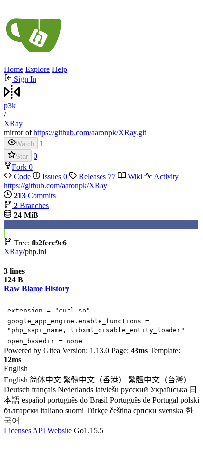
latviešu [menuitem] (107, 389)
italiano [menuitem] (51, 410)
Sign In (24, 79)
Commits (35, 195)
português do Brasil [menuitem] (77, 400)
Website (59, 430)
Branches (31, 205)
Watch (25, 144)
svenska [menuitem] (171, 410)
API (39, 430)
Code (22, 177)
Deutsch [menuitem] (17, 389)
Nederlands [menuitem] (75, 389)
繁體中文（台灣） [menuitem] (159, 380)
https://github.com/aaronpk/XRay (55, 185)
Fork (20, 167)
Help (59, 69)
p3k (10, 106)
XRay (13, 123)
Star (22, 156)
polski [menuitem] (189, 400)
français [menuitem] (44, 389)
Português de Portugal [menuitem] (144, 400)
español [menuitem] (33, 400)
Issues (53, 177)
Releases (96, 177)
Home (13, 69)
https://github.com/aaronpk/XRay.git (90, 132)
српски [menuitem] (145, 410)
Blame (32, 288)
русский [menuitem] (134, 389)
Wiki (135, 177)
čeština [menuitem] (120, 410)
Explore (37, 69)
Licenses (17, 430)
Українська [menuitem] (168, 389)
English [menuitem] (16, 380)
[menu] (101, 395)
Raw (12, 288)
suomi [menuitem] (74, 410)
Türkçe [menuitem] (97, 410)
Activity (165, 177)
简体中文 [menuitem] (45, 380)
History (57, 288)
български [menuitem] (21, 410)
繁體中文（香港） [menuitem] (94, 380)
